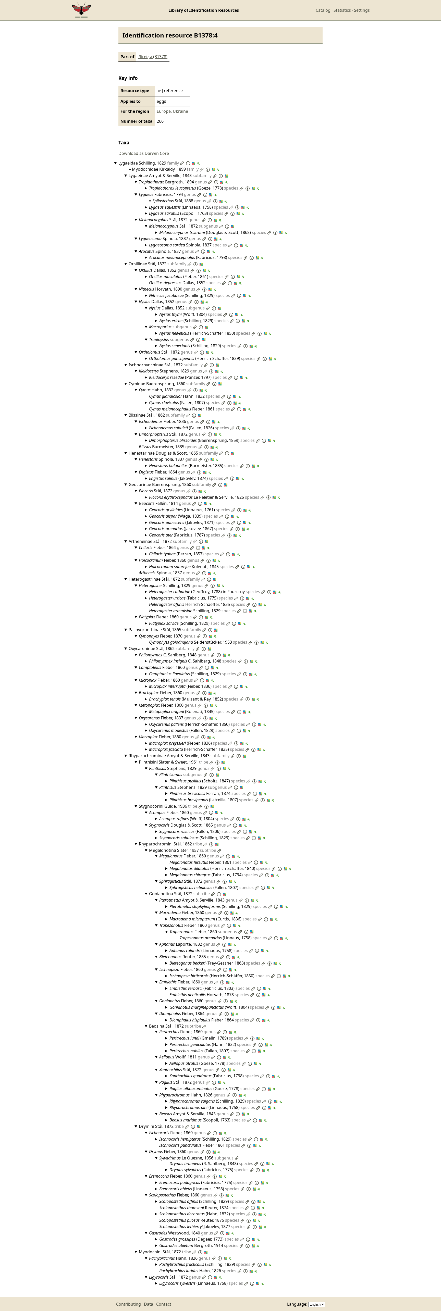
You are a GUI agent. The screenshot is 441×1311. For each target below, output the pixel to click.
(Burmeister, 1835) (194, 465)
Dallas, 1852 (164, 270)
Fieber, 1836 (169, 421)
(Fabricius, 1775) (191, 598)
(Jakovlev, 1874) (186, 478)
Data (148, 1304)
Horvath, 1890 (167, 289)
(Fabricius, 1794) (213, 875)
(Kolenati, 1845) (189, 711)
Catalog (323, 10)
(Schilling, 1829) (189, 295)
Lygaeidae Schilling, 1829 (148, 163)
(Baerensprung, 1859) (202, 440)
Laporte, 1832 (187, 944)
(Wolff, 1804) (190, 314)
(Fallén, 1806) (197, 831)
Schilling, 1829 (171, 585)
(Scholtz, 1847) (207, 781)
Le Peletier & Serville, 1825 (204, 497)
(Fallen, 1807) (184, 402)
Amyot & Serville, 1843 (198, 900)
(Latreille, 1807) (211, 800)
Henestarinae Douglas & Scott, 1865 (173, 453)
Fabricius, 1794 (167, 194)
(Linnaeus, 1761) (189, 510)
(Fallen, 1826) (189, 428)
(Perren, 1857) (184, 554)
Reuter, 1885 (189, 956)
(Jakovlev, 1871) (189, 522)
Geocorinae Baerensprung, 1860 (170, 484)
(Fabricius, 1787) (184, 535)
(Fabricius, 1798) (195, 257)
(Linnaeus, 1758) (188, 207)
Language (296, 1304)
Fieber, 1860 (169, 560)
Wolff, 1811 (184, 1057)
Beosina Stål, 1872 (175, 1026)
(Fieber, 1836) (188, 686)
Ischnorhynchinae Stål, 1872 (166, 365)
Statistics (342, 10)
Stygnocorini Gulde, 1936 (168, 806)
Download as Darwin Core (143, 153)
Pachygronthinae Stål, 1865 (165, 629)
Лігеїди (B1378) (152, 56)
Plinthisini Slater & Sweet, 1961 (173, 762)
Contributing (128, 1304)
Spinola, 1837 (170, 238)
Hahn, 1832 (162, 390)
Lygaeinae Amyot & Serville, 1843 (170, 175)
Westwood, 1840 (181, 1233)
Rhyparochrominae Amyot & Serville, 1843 (179, 755)
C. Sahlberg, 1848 (174, 655)
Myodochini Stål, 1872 (165, 1252)
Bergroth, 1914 (198, 1245)
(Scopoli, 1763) (186, 213)
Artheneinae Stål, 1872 (160, 541)
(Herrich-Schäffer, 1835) (196, 749)
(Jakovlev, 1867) (188, 528)
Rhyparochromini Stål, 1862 (170, 844)
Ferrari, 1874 (207, 793)
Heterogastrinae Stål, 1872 (164, 579)
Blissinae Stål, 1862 (157, 415)
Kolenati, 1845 (191, 566)
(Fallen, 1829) (189, 730)
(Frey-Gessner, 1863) (214, 963)
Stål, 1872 (170, 219)
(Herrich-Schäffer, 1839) (202, 358)
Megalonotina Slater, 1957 (182, 850)
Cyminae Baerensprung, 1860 (167, 383)
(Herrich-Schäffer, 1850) (204, 333)
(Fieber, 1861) (186, 276)
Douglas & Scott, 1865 (187, 825)
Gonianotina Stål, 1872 (179, 893)
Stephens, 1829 (170, 371)
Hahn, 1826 (192, 1095)
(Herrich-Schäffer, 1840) (220, 868)
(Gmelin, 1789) (206, 1038)
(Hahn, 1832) (210, 1044)
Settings (362, 10)
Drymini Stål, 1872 (161, 1126)
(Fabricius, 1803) (209, 988)
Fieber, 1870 (167, 636)
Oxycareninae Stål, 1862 (161, 648)
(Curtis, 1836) (213, 919)
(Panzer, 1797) (188, 377)
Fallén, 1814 (165, 503)
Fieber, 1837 (167, 718)
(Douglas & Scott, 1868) (212, 232)
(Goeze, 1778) (193, 188)
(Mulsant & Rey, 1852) (193, 699)
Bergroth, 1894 (173, 182)
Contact (163, 1304)
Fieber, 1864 (164, 472)
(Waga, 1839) (183, 516)
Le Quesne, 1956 (196, 1158)
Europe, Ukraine (172, 111)
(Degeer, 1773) (199, 1239)
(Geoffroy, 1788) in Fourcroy (204, 591)
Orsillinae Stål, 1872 (157, 264)
